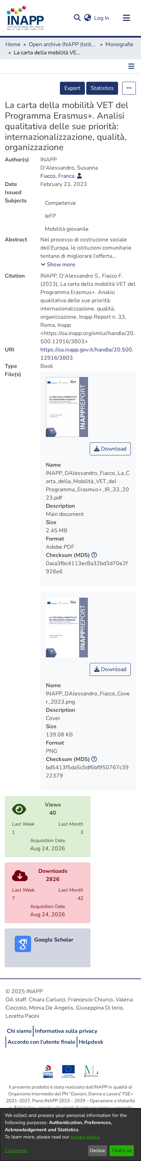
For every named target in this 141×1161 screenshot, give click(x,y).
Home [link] (13, 44)
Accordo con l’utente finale (41, 1042)
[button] (77, 18)
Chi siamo (19, 1031)
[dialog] (70, 1134)
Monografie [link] (119, 44)
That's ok (121, 1150)
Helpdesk (91, 1042)
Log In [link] (102, 18)
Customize (16, 1150)
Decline (97, 1150)
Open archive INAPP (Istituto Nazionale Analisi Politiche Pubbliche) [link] (63, 44)
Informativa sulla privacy (66, 1031)
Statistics (102, 88)
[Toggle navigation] (126, 18)
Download (113, 449)
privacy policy (85, 1137)
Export (72, 88)
